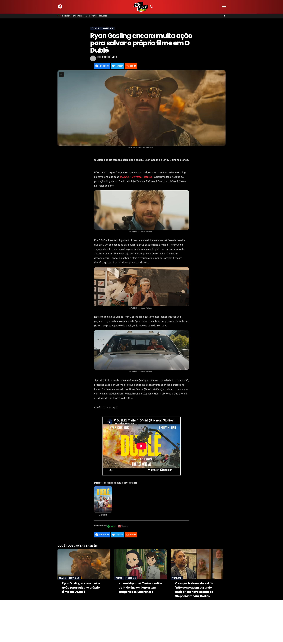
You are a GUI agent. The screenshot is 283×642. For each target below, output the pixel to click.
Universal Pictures (142, 176)
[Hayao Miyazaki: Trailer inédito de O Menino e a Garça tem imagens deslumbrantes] (140, 564)
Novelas (103, 16)
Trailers (176, 578)
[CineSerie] (140, 6)
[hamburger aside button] (224, 6)
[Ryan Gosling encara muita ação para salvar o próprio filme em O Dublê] (83, 564)
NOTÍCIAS (108, 28)
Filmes (87, 16)
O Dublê (124, 176)
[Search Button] (152, 7)
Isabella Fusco (109, 56)
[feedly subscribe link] (111, 527)
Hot (59, 16)
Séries (95, 16)
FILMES (95, 28)
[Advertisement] (88, 620)
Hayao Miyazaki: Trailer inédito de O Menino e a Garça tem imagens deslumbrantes (140, 587)
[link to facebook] (60, 8)
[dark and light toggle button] (224, 16)
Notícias (74, 578)
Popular (66, 16)
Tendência (77, 16)
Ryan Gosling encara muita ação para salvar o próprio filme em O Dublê (81, 587)
